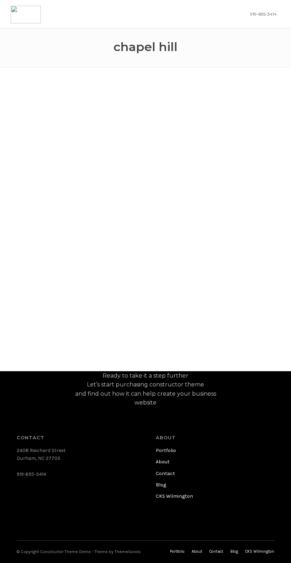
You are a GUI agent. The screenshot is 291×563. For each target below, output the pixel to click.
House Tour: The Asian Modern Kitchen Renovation (140, 143)
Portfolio (166, 450)
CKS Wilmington (174, 496)
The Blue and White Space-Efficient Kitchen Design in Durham (51, 142)
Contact (165, 473)
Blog (161, 485)
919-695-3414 (263, 14)
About (163, 462)
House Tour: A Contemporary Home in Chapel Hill (51, 285)
